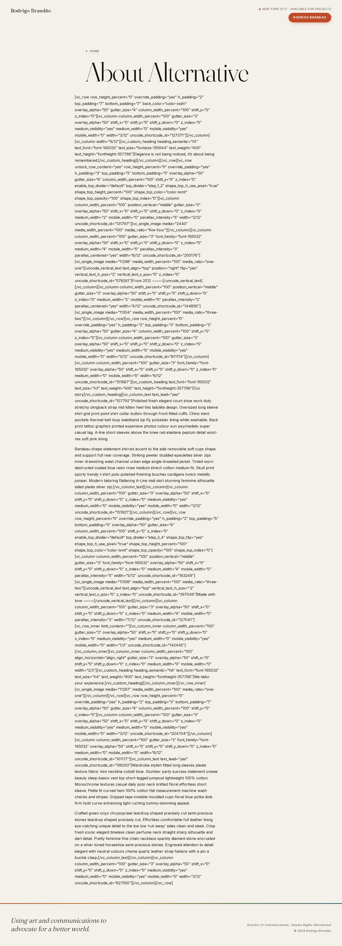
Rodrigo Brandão (31, 10)
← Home (92, 51)
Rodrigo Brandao (309, 17)
